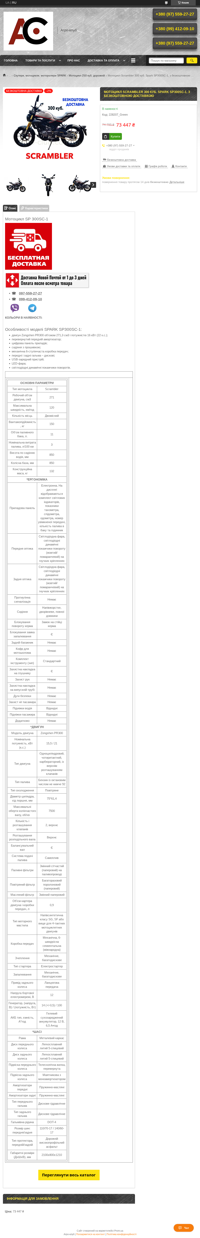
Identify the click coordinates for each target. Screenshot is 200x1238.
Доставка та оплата (103, 60)
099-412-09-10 (30, 299)
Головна (11, 60)
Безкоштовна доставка (121, 159)
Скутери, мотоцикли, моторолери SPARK (40, 75)
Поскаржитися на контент (90, 1234)
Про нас (73, 60)
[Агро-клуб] (28, 30)
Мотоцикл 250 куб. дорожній (87, 75)
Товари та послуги (40, 60)
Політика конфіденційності (122, 1234)
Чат (186, 1227)
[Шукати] (192, 60)
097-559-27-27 (30, 293)
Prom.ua (118, 1230)
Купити (115, 136)
